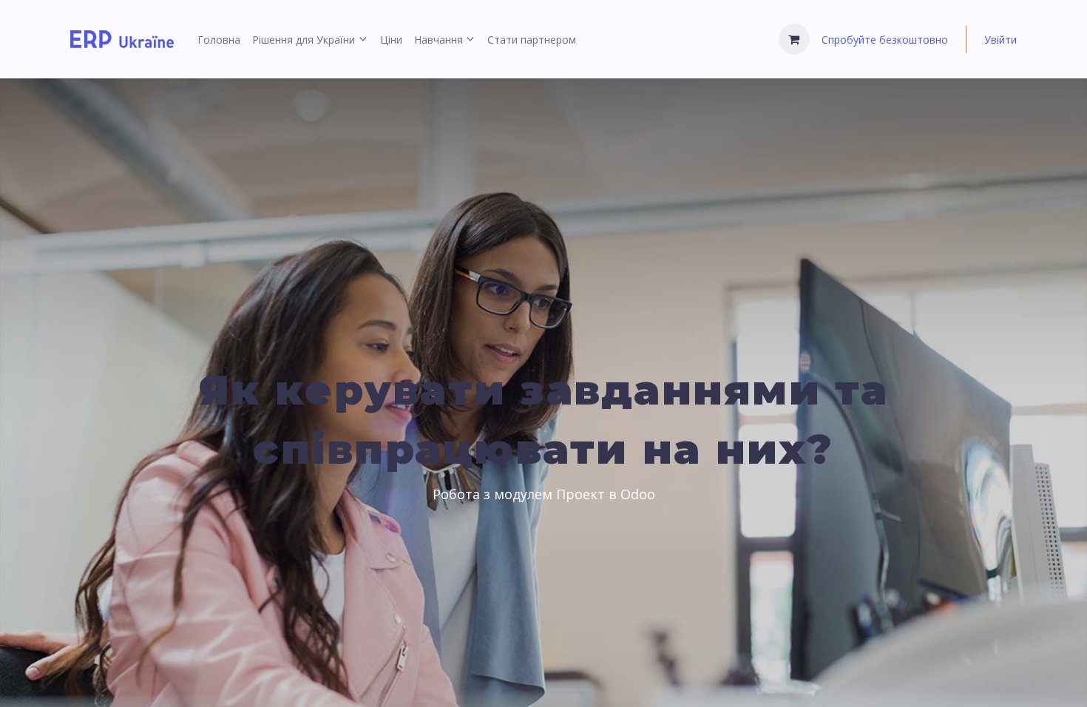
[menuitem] (219, 39)
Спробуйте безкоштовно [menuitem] (885, 40)
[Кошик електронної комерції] (794, 39)
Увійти (1000, 40)
